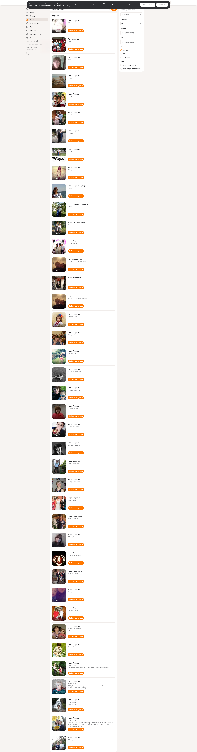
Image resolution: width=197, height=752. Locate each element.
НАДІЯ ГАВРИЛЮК (75, 516)
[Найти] (114, 9)
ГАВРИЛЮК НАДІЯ (75, 259)
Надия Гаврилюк (74, 553)
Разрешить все (148, 5)
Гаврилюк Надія (74, 39)
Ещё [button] (34, 47)
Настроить (162, 5)
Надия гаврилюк (74, 278)
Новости (29, 47)
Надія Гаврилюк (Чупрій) (77, 186)
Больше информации (63, 6)
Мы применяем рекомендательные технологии (36, 52)
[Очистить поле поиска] (109, 9)
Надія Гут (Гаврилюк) (76, 222)
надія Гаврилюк (74, 498)
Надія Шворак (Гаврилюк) (78, 204)
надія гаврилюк (74, 296)
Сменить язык (30, 41)
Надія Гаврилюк (74, 21)
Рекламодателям (32, 45)
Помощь (41, 45)
